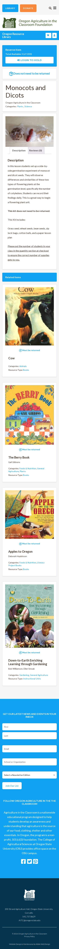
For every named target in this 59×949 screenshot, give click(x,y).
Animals (23, 366)
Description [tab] (19, 150)
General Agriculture (39, 675)
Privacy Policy (29, 936)
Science (28, 106)
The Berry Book (18, 457)
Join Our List (11, 785)
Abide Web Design (43, 944)
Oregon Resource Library (13, 35)
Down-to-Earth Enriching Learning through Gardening (27, 662)
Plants (20, 106)
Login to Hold (31, 60)
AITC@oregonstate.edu (29, 920)
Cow (11, 358)
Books (26, 370)
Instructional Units (32, 678)
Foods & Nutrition (27, 468)
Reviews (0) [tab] (35, 150)
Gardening (24, 675)
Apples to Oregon (20, 551)
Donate (28, 8)
